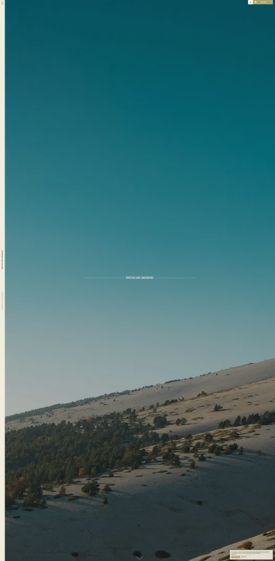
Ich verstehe (235, 557)
